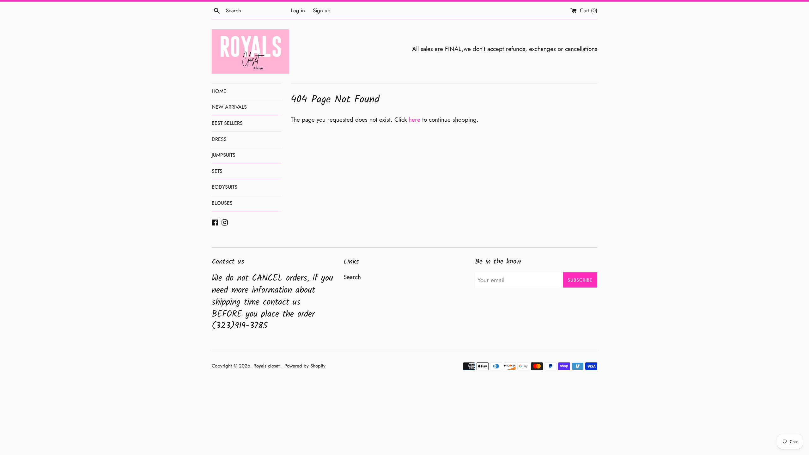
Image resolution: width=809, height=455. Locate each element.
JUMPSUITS (223, 155)
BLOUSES (222, 203)
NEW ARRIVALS (229, 107)
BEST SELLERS (227, 123)
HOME (219, 91)
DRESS (219, 139)
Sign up (322, 10)
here (414, 119)
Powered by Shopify (304, 365)
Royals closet (267, 365)
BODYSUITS (224, 187)
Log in (298, 10)
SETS (217, 171)
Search (352, 277)
